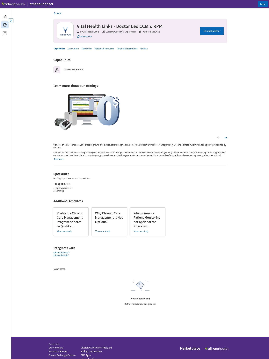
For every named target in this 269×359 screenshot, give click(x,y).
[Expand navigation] (11, 20)
